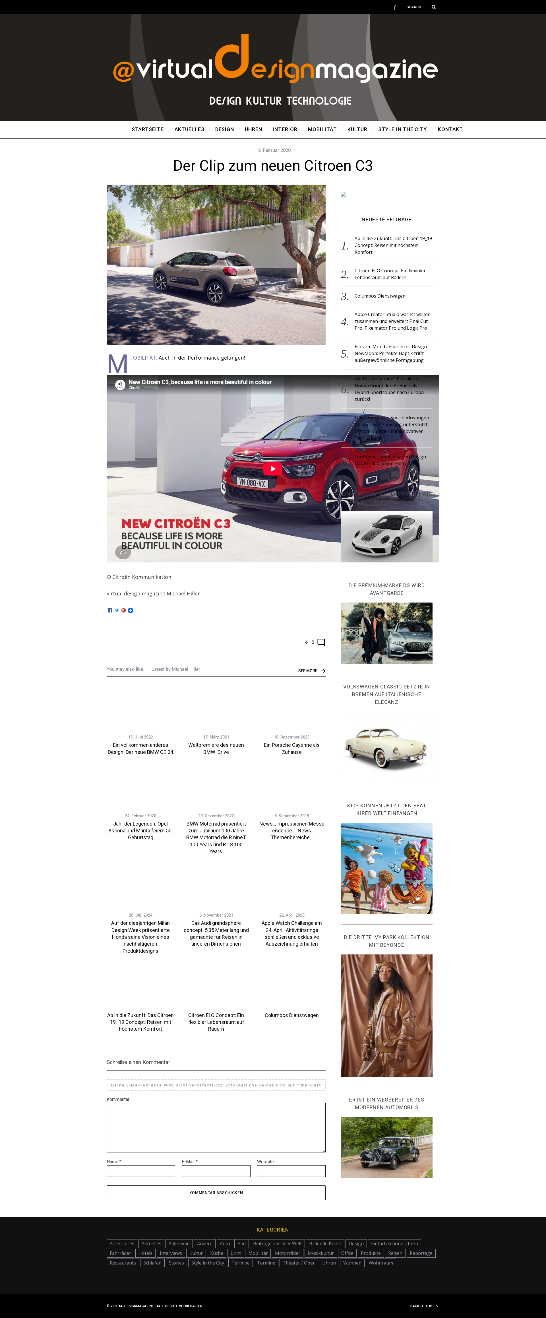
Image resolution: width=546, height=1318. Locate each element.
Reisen (395, 1253)
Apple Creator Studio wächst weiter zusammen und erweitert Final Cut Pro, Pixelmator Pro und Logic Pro (392, 321)
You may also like (125, 669)
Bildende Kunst (325, 1243)
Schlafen (152, 1263)
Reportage (421, 1253)
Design (356, 1243)
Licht (236, 1253)
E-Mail (190, 1161)
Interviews (171, 1253)
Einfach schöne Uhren (394, 1243)
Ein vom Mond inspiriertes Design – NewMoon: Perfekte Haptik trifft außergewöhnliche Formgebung (393, 353)
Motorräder (287, 1253)
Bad (241, 1243)
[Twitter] (116, 610)
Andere (204, 1243)
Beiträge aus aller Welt (277, 1243)
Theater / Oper (299, 1263)
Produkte (371, 1253)
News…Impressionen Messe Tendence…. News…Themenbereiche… (291, 831)
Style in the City (207, 1263)
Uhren (329, 1263)
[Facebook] (110, 610)
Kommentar (118, 1099)
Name (114, 1161)
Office (347, 1253)
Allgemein (179, 1243)
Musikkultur (321, 1253)
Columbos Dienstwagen (292, 1015)
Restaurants (123, 1263)
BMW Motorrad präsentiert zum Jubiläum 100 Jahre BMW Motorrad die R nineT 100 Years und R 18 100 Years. (216, 837)
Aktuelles (151, 1243)
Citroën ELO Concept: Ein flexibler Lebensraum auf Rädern (216, 1022)
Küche (216, 1253)
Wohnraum (381, 1263)
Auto (225, 1243)
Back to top (421, 1306)
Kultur (196, 1253)
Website (265, 1161)
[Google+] (123, 610)
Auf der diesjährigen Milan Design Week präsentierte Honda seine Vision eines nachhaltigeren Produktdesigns (140, 937)
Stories (176, 1263)
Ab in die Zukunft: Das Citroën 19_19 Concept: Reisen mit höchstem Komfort (140, 1022)
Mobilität (258, 1253)
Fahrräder (120, 1253)
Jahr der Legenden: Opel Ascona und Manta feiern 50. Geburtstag (140, 831)
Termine (240, 1263)
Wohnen (352, 1263)
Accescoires (122, 1243)
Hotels (145, 1253)
